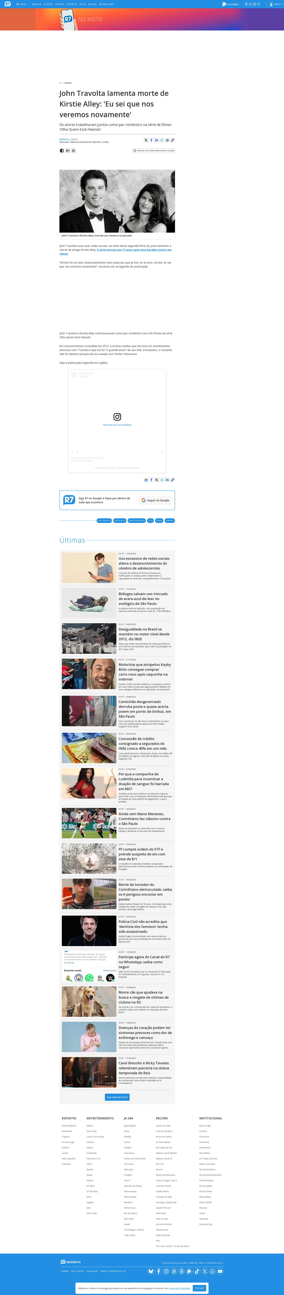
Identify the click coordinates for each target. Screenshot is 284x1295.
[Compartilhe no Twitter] (146, 140)
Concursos (129, 1153)
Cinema (90, 1142)
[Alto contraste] (61, 150)
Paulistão (66, 1164)
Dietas (90, 1147)
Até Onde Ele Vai (164, 1147)
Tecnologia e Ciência (134, 1229)
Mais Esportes (68, 1158)
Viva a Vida (92, 1213)
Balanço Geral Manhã (166, 1153)
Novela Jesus (162, 1229)
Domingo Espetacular (166, 1202)
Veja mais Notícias (117, 1097)
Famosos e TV (93, 1158)
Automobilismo (69, 1125)
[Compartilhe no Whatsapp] (162, 140)
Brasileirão (67, 1131)
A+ (68, 151)
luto (150, 520)
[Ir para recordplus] (189, 1271)
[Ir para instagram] (254, 4)
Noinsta (68, 83)
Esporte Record (163, 1207)
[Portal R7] (8, 3)
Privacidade (92, 1271)
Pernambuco (130, 1207)
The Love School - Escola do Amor (172, 1246)
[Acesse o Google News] (167, 140)
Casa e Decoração (95, 1136)
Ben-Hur (160, 1164)
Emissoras (204, 1142)
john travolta (104, 520)
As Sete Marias (163, 1142)
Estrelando (92, 1153)
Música (90, 1180)
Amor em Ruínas (164, 1136)
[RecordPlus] (230, 3)
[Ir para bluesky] (151, 1271)
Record (92, 4)
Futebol (65, 1147)
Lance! (65, 1153)
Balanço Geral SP (164, 1158)
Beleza (90, 1125)
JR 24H (82, 4)
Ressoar (203, 1207)
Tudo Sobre (129, 1235)
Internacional (130, 1191)
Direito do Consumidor (135, 1158)
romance (170, 520)
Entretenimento (100, 1118)
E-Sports (66, 1136)
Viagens (90, 1202)
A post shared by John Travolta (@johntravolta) (117, 468)
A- (73, 151)
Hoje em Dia (162, 1218)
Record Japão (205, 1185)
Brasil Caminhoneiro (165, 1175)
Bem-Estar (92, 1131)
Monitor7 (128, 1202)
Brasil (126, 1131)
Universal (203, 1218)
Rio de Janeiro (130, 1213)
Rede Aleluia (205, 1196)
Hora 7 (127, 1180)
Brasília (36, 4)
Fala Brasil (161, 1213)
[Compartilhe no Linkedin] (156, 140)
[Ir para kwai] (174, 1271)
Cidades (127, 1147)
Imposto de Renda (133, 1185)
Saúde (127, 1224)
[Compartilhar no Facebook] (151, 140)
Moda (89, 1175)
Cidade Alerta (162, 1191)
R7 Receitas (92, 1191)
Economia (129, 1164)
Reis (158, 1240)
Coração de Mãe (164, 1196)
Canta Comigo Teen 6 (166, 1180)
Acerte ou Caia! (163, 1125)
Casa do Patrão (163, 1185)
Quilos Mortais (163, 1235)
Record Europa (206, 1180)
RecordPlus (204, 1153)
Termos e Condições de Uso (113, 1271)
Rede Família (205, 1202)
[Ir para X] (250, 4)
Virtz (89, 1207)
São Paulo (129, 1218)
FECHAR (199, 1288)
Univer (202, 1213)
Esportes (72, 4)
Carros (127, 1142)
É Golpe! (128, 1175)
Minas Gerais (130, 1196)
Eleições (48, 4)
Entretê (59, 4)
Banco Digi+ (205, 1125)
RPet (89, 1196)
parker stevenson (137, 520)
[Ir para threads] (181, 1271)
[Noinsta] (142, 19)
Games (90, 1169)
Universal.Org (205, 1224)
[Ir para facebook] (246, 4)
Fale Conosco (77, 1271)
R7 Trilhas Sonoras (208, 1158)
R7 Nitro (91, 1185)
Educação (128, 1169)
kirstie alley (119, 520)
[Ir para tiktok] (197, 1271)
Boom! (159, 1169)
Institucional (210, 1118)
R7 (60, 83)
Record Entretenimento (210, 1175)
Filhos (89, 1164)
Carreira (203, 1131)
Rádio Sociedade (207, 1164)
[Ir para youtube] (220, 1271)
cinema (159, 520)
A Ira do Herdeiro (164, 1131)
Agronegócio (130, 1125)
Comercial (204, 1136)
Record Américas (207, 1169)
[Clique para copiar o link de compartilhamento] (172, 140)
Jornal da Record (164, 1224)
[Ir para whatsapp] (212, 1271)
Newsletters (205, 1147)
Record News (106, 4)
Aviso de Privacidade (180, 1288)
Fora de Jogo (68, 1142)
